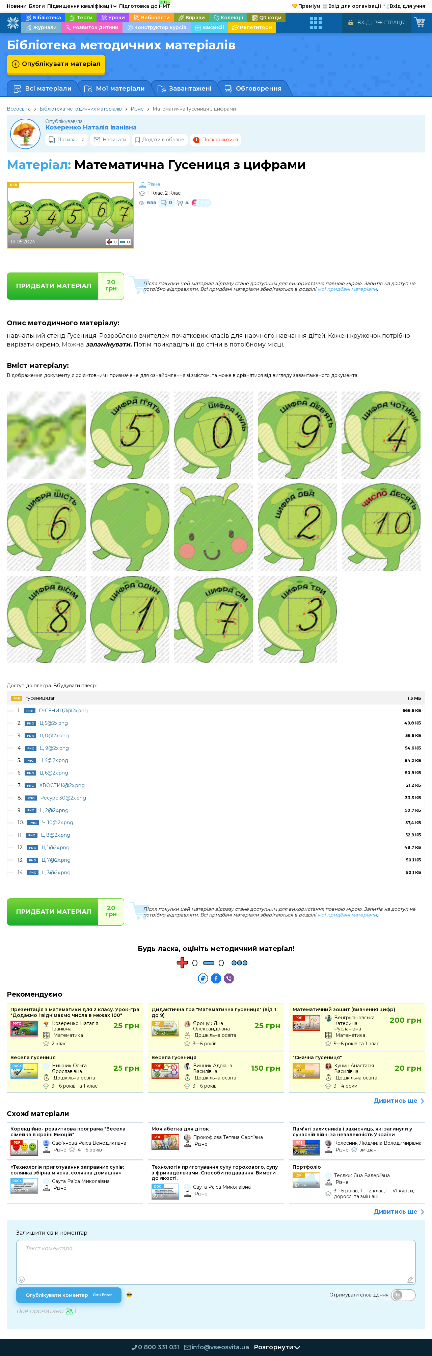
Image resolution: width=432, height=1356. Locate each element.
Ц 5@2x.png (53, 723)
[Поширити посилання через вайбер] (229, 978)
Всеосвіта (19, 109)
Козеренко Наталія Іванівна (91, 127)
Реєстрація (389, 23)
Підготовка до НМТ (144, 5)
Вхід (363, 23)
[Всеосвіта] (13, 23)
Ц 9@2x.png (54, 748)
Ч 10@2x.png (57, 822)
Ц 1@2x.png (56, 847)
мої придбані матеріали (347, 289)
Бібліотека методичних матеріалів (80, 109)
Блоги (37, 6)
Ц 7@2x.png (56, 860)
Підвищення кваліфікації (82, 6)
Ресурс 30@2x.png (63, 798)
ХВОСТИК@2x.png (62, 785)
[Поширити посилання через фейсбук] (216, 978)
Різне (137, 109)
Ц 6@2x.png (53, 773)
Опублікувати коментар (69, 1295)
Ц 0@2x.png (54, 736)
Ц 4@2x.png (53, 760)
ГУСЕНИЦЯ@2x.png (63, 711)
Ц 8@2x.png (55, 835)
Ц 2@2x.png (54, 810)
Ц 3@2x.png (56, 873)
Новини (17, 6)
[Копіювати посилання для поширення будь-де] (203, 978)
